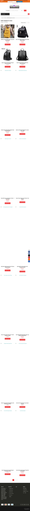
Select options (7, 44)
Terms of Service (11, 493)
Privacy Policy (11, 490)
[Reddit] (29, 259)
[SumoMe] (29, 261)
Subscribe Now (19, 1)
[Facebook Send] (29, 254)
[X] (29, 255)
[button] (15, 1)
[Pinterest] (29, 257)
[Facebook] (29, 252)
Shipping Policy (11, 488)
